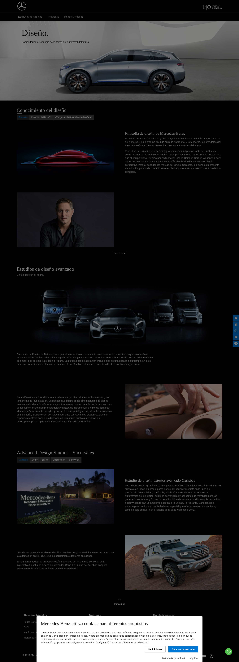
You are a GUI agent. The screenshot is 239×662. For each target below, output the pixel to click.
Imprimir (194, 658)
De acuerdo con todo (183, 649)
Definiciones (155, 649)
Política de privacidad (173, 658)
